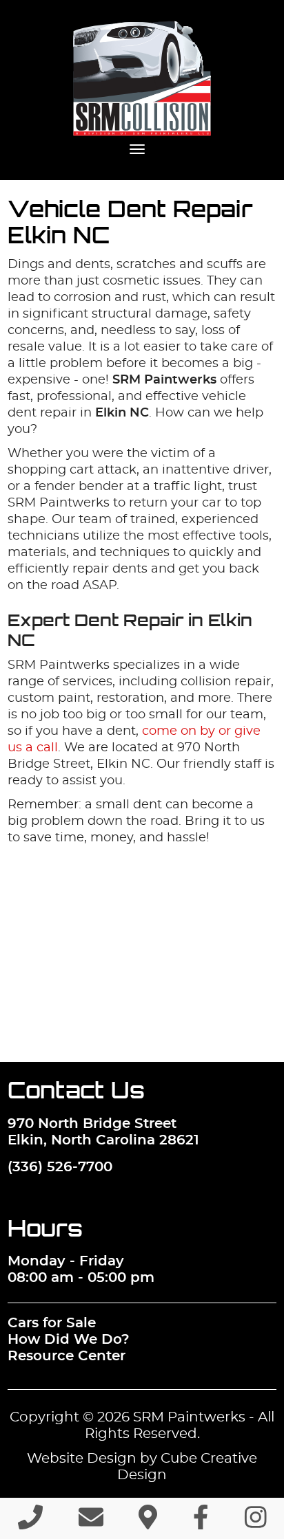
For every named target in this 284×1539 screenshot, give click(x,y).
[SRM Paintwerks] (142, 78)
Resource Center (66, 1356)
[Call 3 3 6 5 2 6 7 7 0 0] (30, 1523)
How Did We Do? (69, 1340)
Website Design (81, 1458)
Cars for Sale (52, 1323)
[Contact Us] (91, 1523)
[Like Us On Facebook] (201, 1523)
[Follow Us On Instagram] (256, 1523)
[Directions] (148, 1523)
